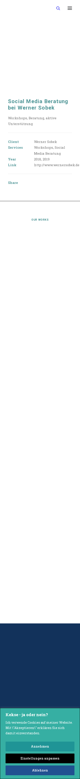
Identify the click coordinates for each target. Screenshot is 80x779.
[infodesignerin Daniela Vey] (23, 8)
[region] (40, 743)
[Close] (75, 711)
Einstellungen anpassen (40, 758)
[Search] (56, 8)
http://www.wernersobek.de (56, 165)
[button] (70, 8)
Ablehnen (40, 770)
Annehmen (40, 746)
